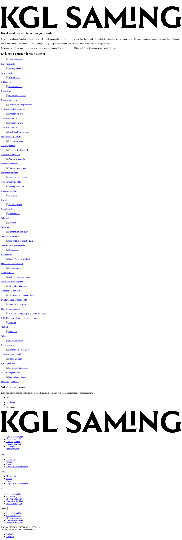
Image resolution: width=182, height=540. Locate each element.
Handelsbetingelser (14, 503)
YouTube (10, 536)
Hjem (8, 397)
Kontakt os (11, 459)
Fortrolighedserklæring (16, 501)
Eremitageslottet (13, 441)
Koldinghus (11, 446)
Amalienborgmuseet (14, 437)
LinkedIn (10, 534)
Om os (9, 462)
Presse (9, 464)
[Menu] (2, 3)
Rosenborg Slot (12, 449)
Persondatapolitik (13, 494)
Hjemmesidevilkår (14, 499)
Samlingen (10, 402)
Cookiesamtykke (13, 496)
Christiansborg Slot (14, 439)
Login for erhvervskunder (17, 467)
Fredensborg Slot (13, 444)
